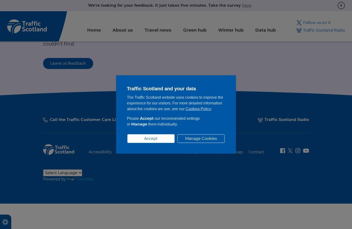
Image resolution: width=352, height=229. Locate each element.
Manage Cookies (201, 138)
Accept (151, 138)
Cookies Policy (198, 109)
